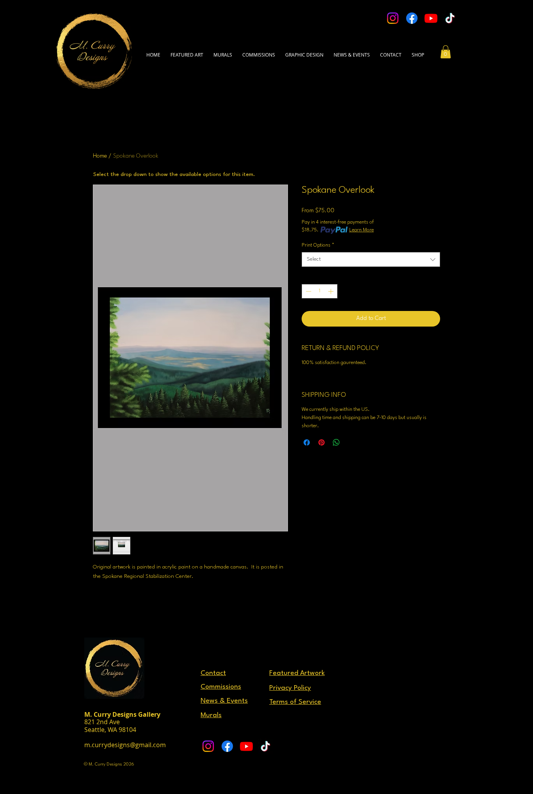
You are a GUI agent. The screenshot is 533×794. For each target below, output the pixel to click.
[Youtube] (431, 18)
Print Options (318, 245)
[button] (391, 51)
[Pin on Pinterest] (321, 442)
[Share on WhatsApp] (336, 442)
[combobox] (371, 259)
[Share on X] (351, 442)
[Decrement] (308, 291)
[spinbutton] (320, 291)
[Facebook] (411, 18)
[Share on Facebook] (306, 442)
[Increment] (331, 291)
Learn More (361, 230)
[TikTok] (450, 18)
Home (100, 156)
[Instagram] (392, 18)
